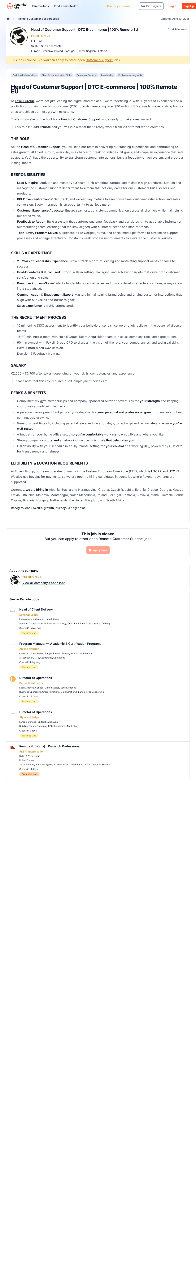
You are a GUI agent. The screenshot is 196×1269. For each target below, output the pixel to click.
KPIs (36, 657)
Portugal (69, 51)
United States (52, 619)
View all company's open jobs (43, 583)
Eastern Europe (61, 653)
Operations (59, 657)
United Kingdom (86, 51)
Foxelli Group (40, 36)
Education (28, 657)
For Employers (151, 6)
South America (84, 653)
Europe (35, 51)
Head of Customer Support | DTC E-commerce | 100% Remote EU (84, 30)
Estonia (102, 51)
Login (172, 6)
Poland (58, 51)
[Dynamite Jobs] (8, 19)
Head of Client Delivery (36, 609)
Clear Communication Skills (56, 75)
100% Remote (26, 764)
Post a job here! (118, 6)
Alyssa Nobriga (29, 648)
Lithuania (47, 51)
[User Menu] (101, 6)
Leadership (107, 75)
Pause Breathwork (31, 683)
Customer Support (99, 60)
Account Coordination (31, 623)
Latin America (26, 619)
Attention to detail (80, 764)
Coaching (42, 726)
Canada (39, 619)
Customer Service (86, 75)
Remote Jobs (40, 6)
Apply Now (100, 550)
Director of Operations (35, 678)
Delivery (106, 623)
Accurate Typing (44, 764)
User (86, 6)
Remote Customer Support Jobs (38, 18)
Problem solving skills (130, 75)
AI (45, 623)
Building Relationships (25, 75)
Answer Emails (62, 764)
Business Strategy (56, 623)
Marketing (72, 726)
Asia (72, 653)
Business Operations (30, 691)
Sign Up (189, 6)
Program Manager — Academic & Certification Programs (60, 643)
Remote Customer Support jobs (125, 539)
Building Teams (27, 726)
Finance (80, 691)
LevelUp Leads (28, 614)
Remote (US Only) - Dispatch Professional (49, 746)
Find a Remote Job (66, 6)
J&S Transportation (32, 751)
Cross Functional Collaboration (84, 623)
